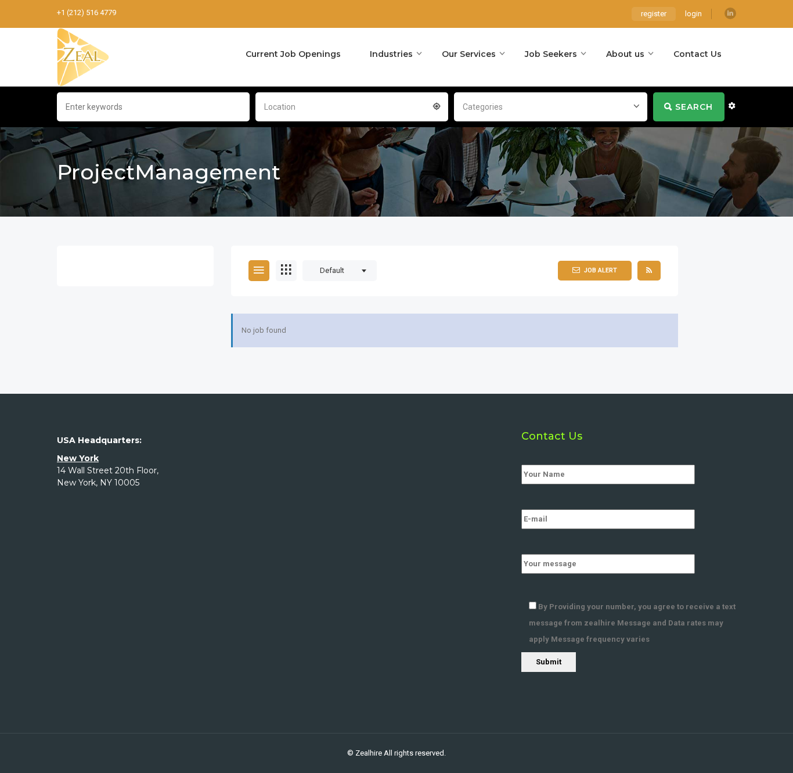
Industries (391, 54)
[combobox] (351, 105)
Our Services (469, 54)
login (693, 13)
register (653, 13)
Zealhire (368, 753)
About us (625, 54)
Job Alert (600, 270)
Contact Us (697, 54)
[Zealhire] (83, 57)
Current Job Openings (293, 54)
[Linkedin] (730, 13)
